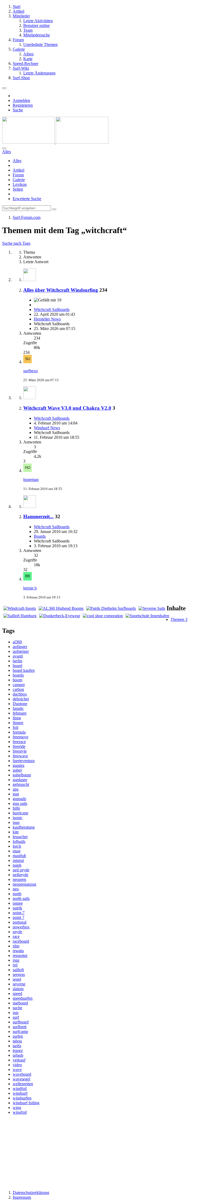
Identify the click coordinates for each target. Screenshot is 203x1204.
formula (19, 732)
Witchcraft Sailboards (52, 309)
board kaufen (24, 670)
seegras (19, 974)
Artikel (18, 170)
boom (17, 680)
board (17, 665)
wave (17, 1069)
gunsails (19, 798)
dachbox (20, 694)
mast (16, 851)
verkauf (19, 1060)
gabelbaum (22, 775)
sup (16, 1012)
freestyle (20, 751)
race (16, 936)
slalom (18, 988)
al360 (17, 642)
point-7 (19, 912)
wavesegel (21, 1079)
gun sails (20, 803)
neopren (19, 879)
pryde (17, 931)
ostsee (18, 903)
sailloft (18, 969)
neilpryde (20, 874)
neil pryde (21, 870)
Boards (40, 536)
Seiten (18, 189)
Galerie (19, 179)
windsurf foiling (26, 1103)
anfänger (20, 646)
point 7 (18, 917)
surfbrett (19, 1026)
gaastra (18, 765)
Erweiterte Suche (27, 198)
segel (17, 979)
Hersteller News (47, 319)
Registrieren (23, 105)
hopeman (31, 479)
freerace (19, 741)
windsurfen (22, 1098)
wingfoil (20, 1112)
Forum (18, 175)
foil (15, 727)
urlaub (18, 1055)
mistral (18, 860)
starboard (20, 1003)
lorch (17, 846)
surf (16, 1017)
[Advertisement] (101, 1152)
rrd (15, 965)
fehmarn (19, 713)
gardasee (20, 779)
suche (17, 1007)
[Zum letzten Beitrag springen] (27, 362)
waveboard (22, 1074)
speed (17, 993)
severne (19, 984)
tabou (17, 1041)
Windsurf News (47, 428)
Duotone (20, 703)
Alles (17, 160)
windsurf (20, 1093)
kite (16, 832)
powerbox (21, 927)
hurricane (20, 813)
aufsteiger (21, 651)
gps (16, 789)
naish (17, 865)
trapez (18, 1050)
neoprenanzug (24, 884)
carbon (18, 689)
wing (17, 1107)
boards (18, 675)
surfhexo (30, 371)
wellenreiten (23, 1084)
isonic (17, 817)
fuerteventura (24, 760)
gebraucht (21, 784)
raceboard (21, 941)
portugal (19, 922)
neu (16, 889)
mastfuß (19, 855)
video (17, 1065)
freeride (19, 746)
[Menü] (4, 88)
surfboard (21, 1022)
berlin (17, 661)
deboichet (21, 699)
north (17, 893)
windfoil (20, 1088)
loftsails (19, 841)
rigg (16, 960)
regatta (18, 950)
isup (16, 822)
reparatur (20, 955)
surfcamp (20, 1031)
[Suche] (4, 148)
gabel (17, 770)
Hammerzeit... (38, 516)
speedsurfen (23, 998)
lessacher (20, 836)
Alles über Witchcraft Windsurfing (60, 290)
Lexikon (20, 184)
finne (17, 718)
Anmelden (21, 100)
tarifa (17, 1046)
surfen (18, 1036)
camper (19, 684)
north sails (21, 898)
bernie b (30, 588)
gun (16, 794)
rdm (16, 946)
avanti (18, 656)
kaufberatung (24, 827)
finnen (18, 722)
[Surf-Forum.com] (55, 142)
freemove (20, 737)
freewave (20, 756)
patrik (17, 908)
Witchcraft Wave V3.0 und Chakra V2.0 (67, 408)
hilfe (16, 808)
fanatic (18, 708)
